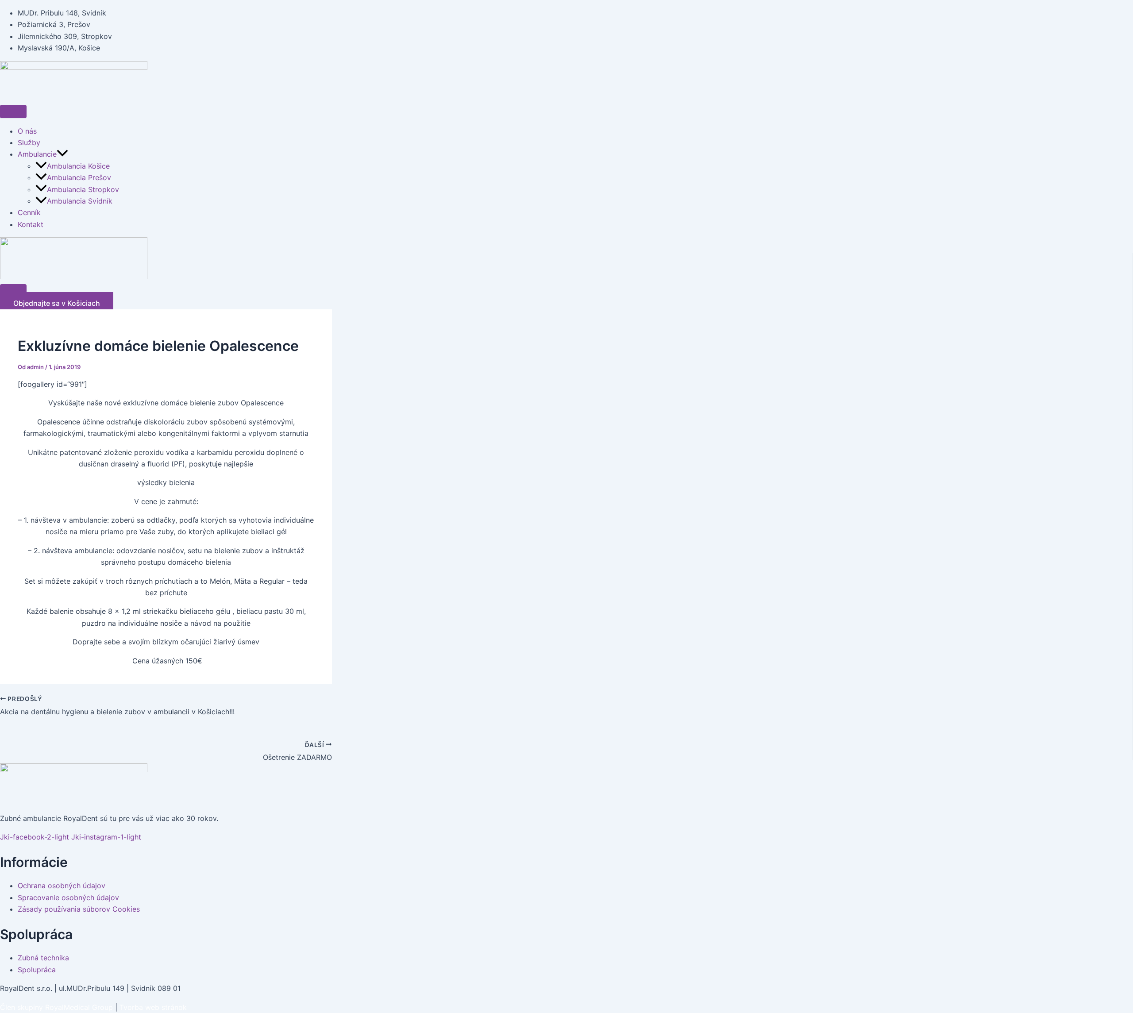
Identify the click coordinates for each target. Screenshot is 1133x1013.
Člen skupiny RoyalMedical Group (56, 1007)
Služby (29, 142)
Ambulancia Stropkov (83, 189)
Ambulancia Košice (78, 166)
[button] (62, 154)
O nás (27, 131)
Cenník (29, 212)
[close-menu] (13, 290)
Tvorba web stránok (153, 1007)
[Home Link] (73, 276)
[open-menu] (13, 111)
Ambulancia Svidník (79, 200)
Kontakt (30, 224)
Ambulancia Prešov (80, 177)
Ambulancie (37, 154)
